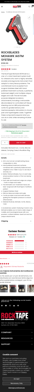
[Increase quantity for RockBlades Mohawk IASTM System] (7, 143)
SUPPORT (5, 344)
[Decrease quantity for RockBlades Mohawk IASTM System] (2, 143)
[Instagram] (11, 305)
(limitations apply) (17, 133)
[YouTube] (15, 306)
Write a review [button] (17, 252)
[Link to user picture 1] (4, 288)
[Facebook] (3, 305)
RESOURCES (7, 338)
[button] (6, 69)
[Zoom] (29, 17)
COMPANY (6, 332)
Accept (16, 379)
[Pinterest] (19, 305)
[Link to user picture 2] (13, 288)
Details (4, 158)
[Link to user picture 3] (22, 288)
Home (3, 12)
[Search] (29, 6)
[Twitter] (7, 305)
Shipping (3, 65)
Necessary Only (17, 383)
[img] (4, 264)
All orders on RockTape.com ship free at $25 (17, 1)
